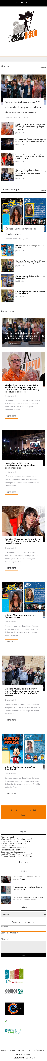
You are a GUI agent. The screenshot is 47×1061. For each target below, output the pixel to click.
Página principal (7, 837)
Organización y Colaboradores (13, 852)
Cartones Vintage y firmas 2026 (13, 847)
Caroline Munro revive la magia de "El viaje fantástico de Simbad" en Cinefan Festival (29, 156)
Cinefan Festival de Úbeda (29, 1050)
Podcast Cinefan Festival (11, 850)
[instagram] (17, 2)
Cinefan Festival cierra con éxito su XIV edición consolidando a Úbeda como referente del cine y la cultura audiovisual (30, 127)
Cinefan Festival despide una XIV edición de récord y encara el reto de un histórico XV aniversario (23, 107)
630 (34, 810)
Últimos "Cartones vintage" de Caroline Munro (20, 616)
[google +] (29, 371)
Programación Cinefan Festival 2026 (15, 841)
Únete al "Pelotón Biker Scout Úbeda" (16, 854)
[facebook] (27, 2)
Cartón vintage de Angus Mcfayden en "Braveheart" (30, 292)
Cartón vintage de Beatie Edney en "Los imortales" (30, 277)
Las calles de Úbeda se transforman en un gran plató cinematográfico (30, 140)
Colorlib (30, 1058)
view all (43, 67)
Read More (11, 416)
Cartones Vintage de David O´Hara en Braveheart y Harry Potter (30, 262)
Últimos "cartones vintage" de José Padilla (29, 247)
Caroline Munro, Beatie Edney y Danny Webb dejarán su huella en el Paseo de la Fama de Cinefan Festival (30, 172)
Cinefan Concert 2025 (10, 845)
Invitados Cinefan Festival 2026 (13, 843)
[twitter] (22, 2)
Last (23, 815)
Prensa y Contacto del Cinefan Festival (16, 856)
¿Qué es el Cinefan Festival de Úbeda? (16, 839)
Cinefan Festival (11, 117)
